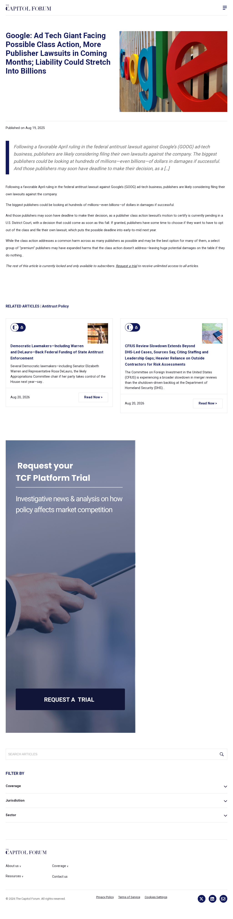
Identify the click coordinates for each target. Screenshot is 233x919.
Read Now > (93, 397)
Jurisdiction (15, 801)
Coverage (13, 786)
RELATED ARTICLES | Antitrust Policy (37, 306)
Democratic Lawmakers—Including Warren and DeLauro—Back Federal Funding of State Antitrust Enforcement (56, 352)
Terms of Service (129, 897)
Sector (11, 815)
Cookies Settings (156, 897)
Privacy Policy (105, 897)
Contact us (60, 876)
